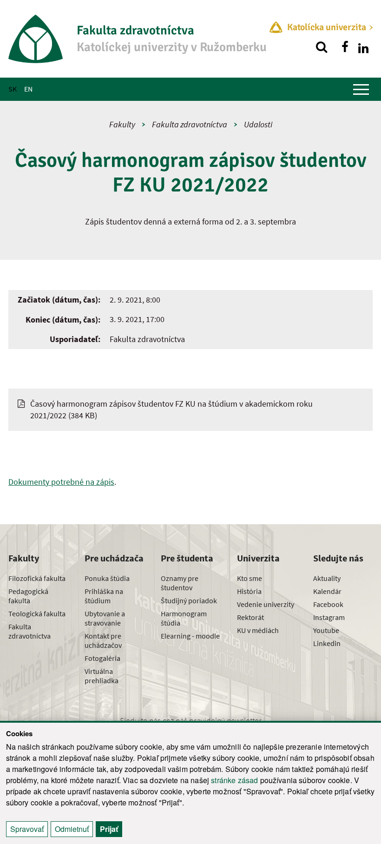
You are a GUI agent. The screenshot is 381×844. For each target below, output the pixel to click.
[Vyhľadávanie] (321, 47)
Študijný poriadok (189, 600)
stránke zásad (234, 780)
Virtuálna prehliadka (101, 675)
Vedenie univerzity (265, 604)
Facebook (328, 604)
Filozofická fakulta (37, 578)
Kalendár (327, 591)
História (249, 591)
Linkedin (327, 643)
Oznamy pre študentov (179, 583)
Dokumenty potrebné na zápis (61, 481)
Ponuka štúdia (107, 578)
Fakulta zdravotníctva (189, 124)
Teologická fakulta (37, 613)
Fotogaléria (102, 658)
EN (28, 88)
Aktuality (327, 578)
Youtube (326, 630)
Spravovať (27, 829)
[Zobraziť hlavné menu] (361, 89)
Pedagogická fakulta (28, 596)
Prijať (109, 829)
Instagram (329, 617)
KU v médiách (258, 630)
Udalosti (258, 124)
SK (12, 88)
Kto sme (249, 578)
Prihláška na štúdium (104, 596)
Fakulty (122, 124)
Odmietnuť (72, 829)
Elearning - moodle (190, 635)
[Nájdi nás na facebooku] (344, 47)
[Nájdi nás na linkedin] (363, 47)
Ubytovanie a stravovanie (105, 618)
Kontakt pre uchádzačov (103, 640)
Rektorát (250, 617)
